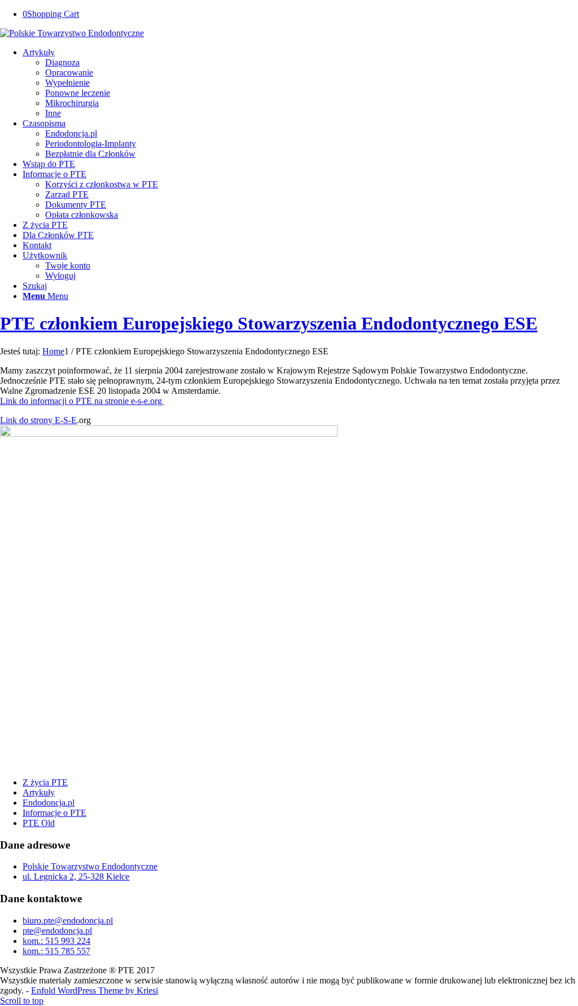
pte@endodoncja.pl (57, 930)
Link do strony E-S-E (38, 420)
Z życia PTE (45, 782)
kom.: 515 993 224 (56, 941)
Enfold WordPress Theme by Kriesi (94, 990)
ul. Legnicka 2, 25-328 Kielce (76, 876)
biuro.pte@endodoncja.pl (68, 920)
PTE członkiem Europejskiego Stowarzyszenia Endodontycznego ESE (268, 323)
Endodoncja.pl (49, 802)
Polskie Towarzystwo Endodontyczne (90, 866)
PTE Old (39, 823)
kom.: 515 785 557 (56, 951)
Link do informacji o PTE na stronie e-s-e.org (82, 401)
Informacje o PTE (54, 813)
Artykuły (39, 792)
